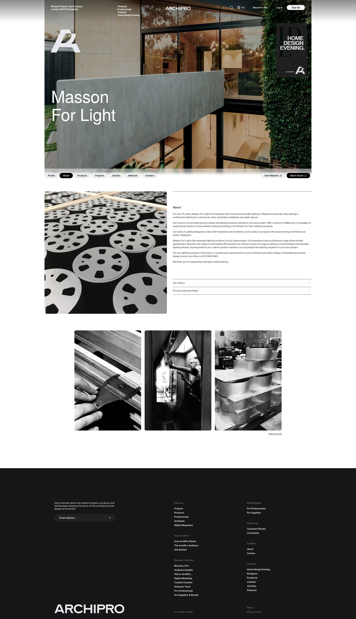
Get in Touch (296, 175)
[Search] (231, 7)
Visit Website (271, 175)
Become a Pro (260, 7)
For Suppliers (254, 512)
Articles (116, 175)
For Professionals (183, 590)
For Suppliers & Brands (186, 595)
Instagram (252, 573)
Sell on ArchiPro (182, 574)
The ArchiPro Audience (186, 545)
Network (132, 175)
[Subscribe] (109, 518)
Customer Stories (256, 528)
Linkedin (251, 581)
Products (77, 6)
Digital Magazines (183, 525)
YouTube (251, 586)
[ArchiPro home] (178, 8)
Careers (251, 553)
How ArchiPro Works (185, 541)
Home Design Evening (129, 15)
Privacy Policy (254, 612)
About (66, 175)
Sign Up (296, 7)
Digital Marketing (183, 578)
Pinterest (252, 590)
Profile (51, 175)
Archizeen (179, 521)
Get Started (180, 549)
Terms (250, 607)
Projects (63, 6)
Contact (149, 175)
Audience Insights (183, 570)
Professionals (71, 9)
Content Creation (183, 582)
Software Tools (182, 586)
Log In (279, 7)
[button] (242, 282)
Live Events (253, 533)
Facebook (252, 577)
